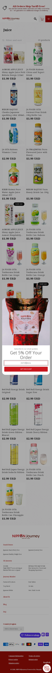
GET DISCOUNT (26, 369)
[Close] (47, 300)
